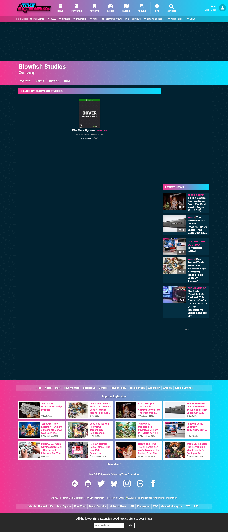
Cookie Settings (184, 387)
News (67, 80)
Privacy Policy (118, 387)
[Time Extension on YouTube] (88, 484)
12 (182, 229)
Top (39, 387)
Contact (103, 387)
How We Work (72, 387)
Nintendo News (117, 506)
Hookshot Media (67, 498)
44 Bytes (120, 498)
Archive (167, 387)
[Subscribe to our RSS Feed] (75, 484)
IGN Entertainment (95, 498)
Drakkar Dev (97, 134)
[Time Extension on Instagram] (127, 484)
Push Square (64, 506)
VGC (155, 506)
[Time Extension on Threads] (140, 484)
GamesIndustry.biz (171, 506)
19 (182, 271)
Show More (113, 464)
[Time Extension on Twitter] (101, 484)
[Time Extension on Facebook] (153, 484)
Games (40, 80)
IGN (132, 506)
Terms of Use (137, 387)
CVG (188, 506)
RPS (196, 506)
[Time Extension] (34, 8)
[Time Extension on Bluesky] (114, 484)
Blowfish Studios (42, 66)
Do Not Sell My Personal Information (159, 498)
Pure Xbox (80, 506)
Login (207, 10)
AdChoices (134, 498)
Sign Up (214, 10)
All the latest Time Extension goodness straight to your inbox (114, 518)
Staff (57, 387)
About (48, 387)
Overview (25, 80)
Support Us (89, 387)
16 (182, 252)
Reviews (54, 80)
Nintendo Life (45, 506)
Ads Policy (154, 387)
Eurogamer (143, 506)
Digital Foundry (97, 506)
